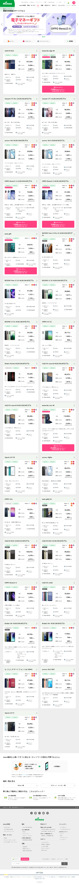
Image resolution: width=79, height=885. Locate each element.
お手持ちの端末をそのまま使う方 (48, 829)
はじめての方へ (7, 827)
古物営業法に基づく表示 (40, 878)
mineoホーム (5, 807)
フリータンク (63, 839)
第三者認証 (6, 876)
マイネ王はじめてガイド (65, 829)
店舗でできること (26, 848)
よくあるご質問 (44, 846)
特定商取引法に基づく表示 (64, 876)
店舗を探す (25, 846)
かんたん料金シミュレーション (10, 842)
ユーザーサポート (45, 842)
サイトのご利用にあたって (52, 876)
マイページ (24, 774)
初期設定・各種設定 (45, 844)
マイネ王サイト (63, 827)
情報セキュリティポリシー (15, 876)
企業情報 (73, 876)
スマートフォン (26, 833)
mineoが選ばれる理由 (8, 829)
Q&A (61, 835)
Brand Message (51, 2)
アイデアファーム (64, 837)
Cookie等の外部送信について (39, 876)
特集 (45, 2)
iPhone (24, 831)
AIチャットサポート (45, 848)
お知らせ (32, 2)
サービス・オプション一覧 (9, 840)
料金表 (5, 838)
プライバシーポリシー (27, 876)
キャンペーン (39, 2)
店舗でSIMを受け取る (27, 850)
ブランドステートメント (9, 831)
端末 (10, 807)
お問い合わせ (44, 850)
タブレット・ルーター (27, 835)
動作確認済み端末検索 (27, 840)
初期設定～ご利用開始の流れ (47, 835)
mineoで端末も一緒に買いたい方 (48, 831)
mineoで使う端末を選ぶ (27, 827)
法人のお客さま (25, 2)
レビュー (62, 833)
